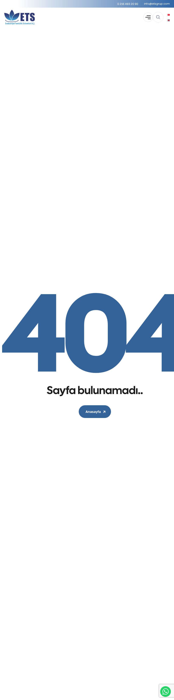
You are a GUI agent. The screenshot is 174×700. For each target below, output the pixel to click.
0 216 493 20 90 (127, 4)
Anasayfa (93, 411)
